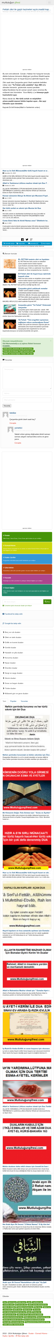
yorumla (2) (34, 243)
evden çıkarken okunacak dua (13, 1324)
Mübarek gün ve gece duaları (16, 693)
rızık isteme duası (17, 1322)
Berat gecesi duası (43, 1317)
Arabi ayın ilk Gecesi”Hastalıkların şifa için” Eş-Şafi (24, 1282)
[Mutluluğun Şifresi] (11, 2)
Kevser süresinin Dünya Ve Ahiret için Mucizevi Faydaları (27, 196)
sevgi (29, 1302)
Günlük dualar (10, 648)
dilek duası (21, 1302)
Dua (4, 1302)
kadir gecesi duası (9, 1314)
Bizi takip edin (23, 1336)
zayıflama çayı (37, 1302)
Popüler (13, 701)
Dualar (16, 11)
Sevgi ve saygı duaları (13, 673)
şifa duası (36, 1309)
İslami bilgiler (9, 588)
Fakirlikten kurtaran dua (25, 1307)
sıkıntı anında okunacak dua (37, 1304)
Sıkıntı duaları (10, 678)
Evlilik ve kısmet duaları (13, 642)
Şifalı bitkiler (9, 568)
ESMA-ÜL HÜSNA (9, 1307)
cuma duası (7, 1309)
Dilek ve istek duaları (12, 637)
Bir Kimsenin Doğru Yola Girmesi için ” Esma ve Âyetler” (27, 813)
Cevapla (13, 423)
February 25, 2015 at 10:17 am (24, 430)
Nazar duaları (10, 663)
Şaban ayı (47, 1307)
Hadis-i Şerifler (10, 557)
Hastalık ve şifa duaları (13, 653)
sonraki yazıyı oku (10, 243)
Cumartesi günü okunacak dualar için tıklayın (18, 605)
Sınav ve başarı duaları (13, 683)
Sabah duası (17, 1309)
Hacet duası (12, 1302)
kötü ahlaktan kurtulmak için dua (14, 1312)
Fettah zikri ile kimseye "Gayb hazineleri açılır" (18, 351)
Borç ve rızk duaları (25, 11)
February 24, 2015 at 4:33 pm (18, 415)
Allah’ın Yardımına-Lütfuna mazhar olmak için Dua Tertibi (27, 183)
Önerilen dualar (10, 668)
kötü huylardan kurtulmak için (34, 1319)
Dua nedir (6, 1322)
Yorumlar (24, 701)
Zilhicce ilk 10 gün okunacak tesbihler (29, 1314)
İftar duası (38, 1307)
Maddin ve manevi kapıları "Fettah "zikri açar (18, 353)
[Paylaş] (22, 239)
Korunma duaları (11, 658)
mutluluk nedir (8, 1304)
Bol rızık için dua (20, 1304)
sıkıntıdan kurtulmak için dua (13, 1317)
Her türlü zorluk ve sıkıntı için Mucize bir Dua (22, 208)
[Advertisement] (27, 41)
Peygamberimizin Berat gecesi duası (37, 1322)
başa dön (21, 243)
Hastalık (8, 578)
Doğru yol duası (30, 1317)
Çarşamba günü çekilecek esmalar (32, 288)
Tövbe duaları (10, 688)
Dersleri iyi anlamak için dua (12, 1319)
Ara (48, 602)
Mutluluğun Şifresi (8, 11)
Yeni (4, 701)
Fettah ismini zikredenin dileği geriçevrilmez (18, 348)
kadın (29, 1312)
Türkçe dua (36, 1312)
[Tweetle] (27, 239)
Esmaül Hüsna (10, 545)
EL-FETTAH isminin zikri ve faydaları (33, 259)
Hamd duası (27, 1309)
